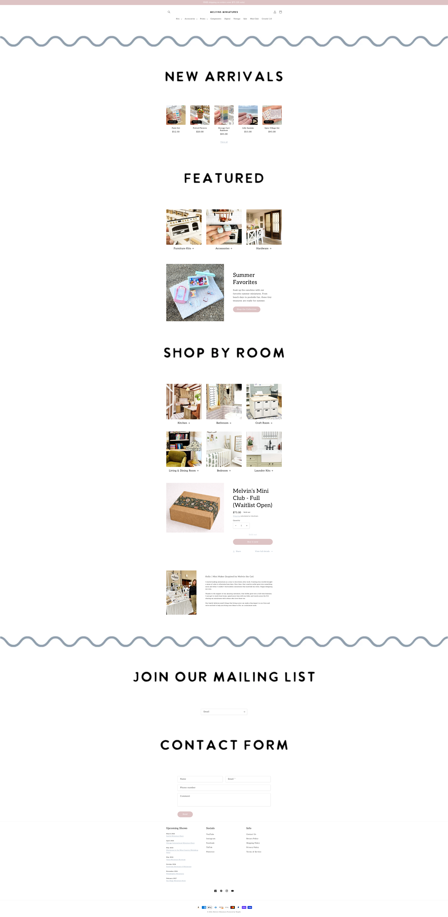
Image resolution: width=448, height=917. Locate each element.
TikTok (209, 847)
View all (224, 142)
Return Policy (252, 839)
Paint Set (176, 128)
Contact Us (251, 834)
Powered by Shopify (234, 912)
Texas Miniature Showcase (176, 859)
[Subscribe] (244, 712)
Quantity (236, 520)
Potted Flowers (200, 128)
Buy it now (252, 542)
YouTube (210, 834)
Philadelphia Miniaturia (175, 874)
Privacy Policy (252, 847)
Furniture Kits (182, 248)
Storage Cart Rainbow (224, 129)
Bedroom (222, 470)
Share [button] (238, 551)
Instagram (210, 839)
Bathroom (222, 422)
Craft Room (263, 422)
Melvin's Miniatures (220, 912)
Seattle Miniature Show (175, 836)
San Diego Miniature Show (176, 881)
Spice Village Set (272, 128)
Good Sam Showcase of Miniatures (178, 866)
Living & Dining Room (182, 470)
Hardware (262, 248)
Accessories (222, 248)
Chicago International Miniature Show (180, 843)
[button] (169, 12)
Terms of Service (253, 852)
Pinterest (210, 852)
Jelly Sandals (248, 128)
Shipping (236, 516)
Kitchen (182, 422)
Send (185, 814)
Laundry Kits (262, 470)
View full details (262, 551)
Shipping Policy (253, 843)
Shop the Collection (247, 309)
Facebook (210, 843)
